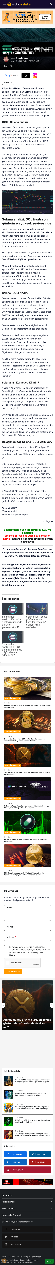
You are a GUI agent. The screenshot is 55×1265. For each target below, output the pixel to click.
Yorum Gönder (13, 971)
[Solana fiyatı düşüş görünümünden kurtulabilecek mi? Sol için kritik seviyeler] (37, 609)
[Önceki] (3, 1005)
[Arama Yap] (51, 4)
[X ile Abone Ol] (26, 75)
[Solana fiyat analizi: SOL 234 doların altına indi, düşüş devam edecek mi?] (12, 637)
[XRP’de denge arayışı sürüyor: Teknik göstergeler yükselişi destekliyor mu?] (27, 759)
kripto (21, 137)
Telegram (33, 549)
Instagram (7, 552)
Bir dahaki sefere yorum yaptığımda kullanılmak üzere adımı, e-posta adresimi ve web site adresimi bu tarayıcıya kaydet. (29, 951)
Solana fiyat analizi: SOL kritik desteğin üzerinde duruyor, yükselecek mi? (12, 622)
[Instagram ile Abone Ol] (35, 75)
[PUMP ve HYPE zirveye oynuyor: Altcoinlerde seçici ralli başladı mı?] (27, 826)
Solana (28, 91)
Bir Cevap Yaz (11, 890)
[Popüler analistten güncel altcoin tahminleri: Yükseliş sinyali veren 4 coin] (27, 692)
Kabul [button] (49, 1261)
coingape (48, 521)
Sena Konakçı (22, 58)
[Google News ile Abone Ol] (11, 75)
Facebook (34, 552)
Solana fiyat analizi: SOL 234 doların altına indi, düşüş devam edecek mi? (12, 649)
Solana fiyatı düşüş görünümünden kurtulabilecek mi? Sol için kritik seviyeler (36, 622)
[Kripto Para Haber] (19, 4)
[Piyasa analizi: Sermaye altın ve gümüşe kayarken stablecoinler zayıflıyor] (27, 1094)
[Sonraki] (51, 1005)
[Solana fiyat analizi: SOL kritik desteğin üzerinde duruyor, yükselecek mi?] (12, 609)
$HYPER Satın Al (45, 17)
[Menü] (4, 4)
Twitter (11, 556)
